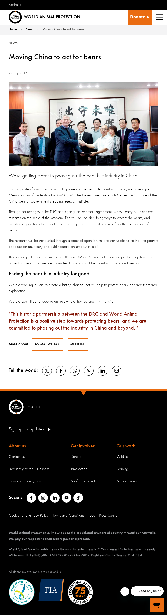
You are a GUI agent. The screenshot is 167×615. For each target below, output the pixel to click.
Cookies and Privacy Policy (28, 516)
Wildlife (122, 457)
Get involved (83, 446)
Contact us (17, 457)
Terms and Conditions (68, 516)
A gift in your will (83, 481)
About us (17, 446)
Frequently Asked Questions (29, 469)
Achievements (127, 481)
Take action (79, 469)
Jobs (92, 516)
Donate (76, 457)
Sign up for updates (27, 429)
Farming (122, 469)
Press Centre (108, 516)
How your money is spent (28, 481)
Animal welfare (48, 344)
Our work (126, 446)
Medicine (77, 344)
